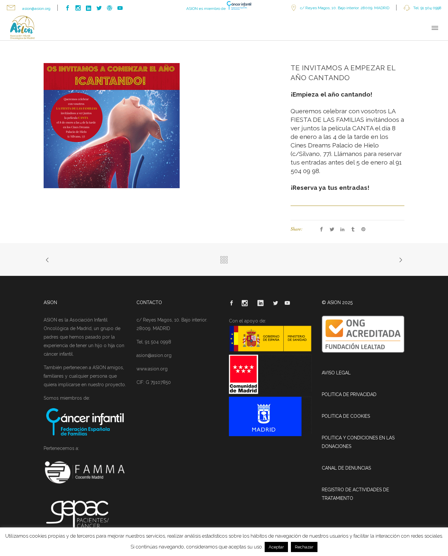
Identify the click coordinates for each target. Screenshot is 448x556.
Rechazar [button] (304, 547)
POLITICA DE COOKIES (346, 416)
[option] (161, 125)
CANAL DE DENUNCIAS (346, 468)
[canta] (112, 125)
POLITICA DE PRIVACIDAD (349, 394)
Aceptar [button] (276, 547)
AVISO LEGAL (336, 372)
